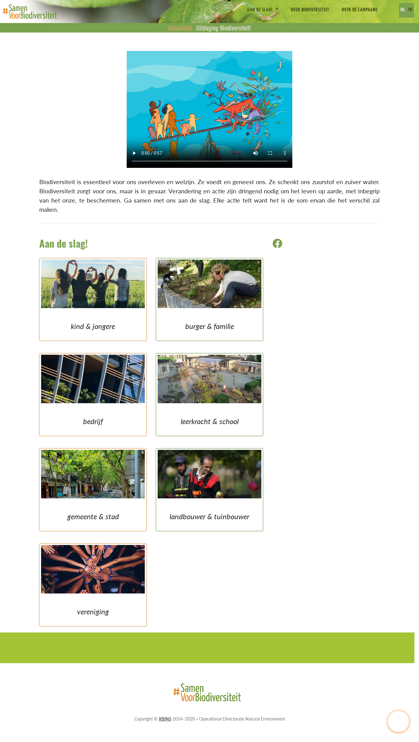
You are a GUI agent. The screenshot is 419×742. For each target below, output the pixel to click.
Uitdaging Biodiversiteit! (223, 27)
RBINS (165, 719)
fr (410, 10)
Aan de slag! (260, 10)
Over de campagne (360, 10)
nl (403, 10)
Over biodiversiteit (310, 10)
